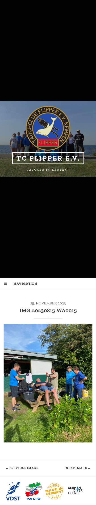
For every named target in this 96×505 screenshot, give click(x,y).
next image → (78, 468)
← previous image (21, 468)
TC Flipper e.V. (48, 158)
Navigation (25, 283)
